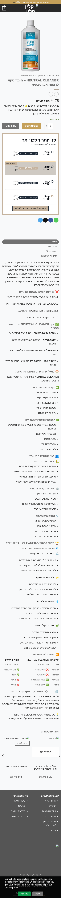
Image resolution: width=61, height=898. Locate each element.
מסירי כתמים (49, 816)
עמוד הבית (54, 75)
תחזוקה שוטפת (27, 75)
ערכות (53, 830)
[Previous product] (51, 94)
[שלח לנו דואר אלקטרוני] (30, 876)
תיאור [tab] (54, 242)
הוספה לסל (31, 126)
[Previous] (2, 759)
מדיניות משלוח (18, 816)
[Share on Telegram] (40, 220)
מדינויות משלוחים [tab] (49, 256)
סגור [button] (13, 2)
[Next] (58, 759)
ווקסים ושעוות (49, 811)
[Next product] (56, 94)
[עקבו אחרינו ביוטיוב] (22, 876)
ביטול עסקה (19, 800)
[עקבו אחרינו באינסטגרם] (35, 876)
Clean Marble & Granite (16, 766)
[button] (57, 8)
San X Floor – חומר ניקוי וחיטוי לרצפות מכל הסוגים (45, 767)
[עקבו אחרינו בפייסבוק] (39, 876)
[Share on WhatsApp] (56, 220)
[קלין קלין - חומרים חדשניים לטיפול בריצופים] (30, 8)
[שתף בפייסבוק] (50, 220)
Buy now (11, 126)
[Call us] (26, 876)
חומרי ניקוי (41, 75)
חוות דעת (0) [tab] (51, 251)
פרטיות (21, 806)
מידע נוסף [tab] (52, 246)
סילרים (52, 806)
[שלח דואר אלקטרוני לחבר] (45, 220)
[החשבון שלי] (7, 8)
